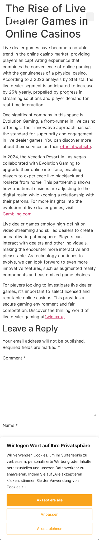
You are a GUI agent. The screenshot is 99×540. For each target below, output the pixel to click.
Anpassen (49, 514)
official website (75, 146)
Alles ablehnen (49, 528)
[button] (90, 16)
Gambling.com (17, 213)
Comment (14, 358)
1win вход (55, 316)
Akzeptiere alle (50, 500)
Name (10, 425)
